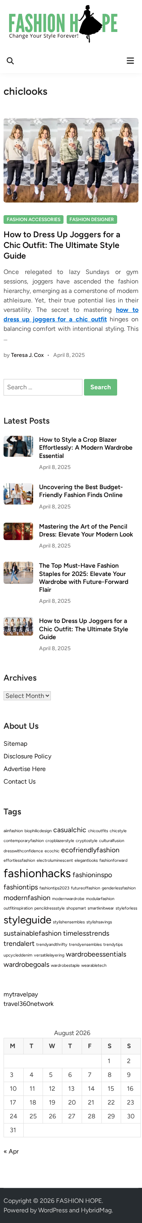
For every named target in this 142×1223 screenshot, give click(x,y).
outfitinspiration (18, 908)
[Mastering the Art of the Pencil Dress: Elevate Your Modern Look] (18, 527)
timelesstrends (86, 933)
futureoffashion (85, 888)
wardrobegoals (26, 964)
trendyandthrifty (51, 944)
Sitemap (15, 743)
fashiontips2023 (54, 888)
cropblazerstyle (59, 840)
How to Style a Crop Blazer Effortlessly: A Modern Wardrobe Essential (86, 448)
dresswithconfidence (23, 850)
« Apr (11, 1151)
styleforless (126, 908)
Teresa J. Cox (27, 355)
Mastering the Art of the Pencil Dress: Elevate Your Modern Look (86, 530)
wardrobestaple (65, 965)
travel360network (29, 1003)
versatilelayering (49, 955)
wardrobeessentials (96, 954)
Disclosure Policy (27, 756)
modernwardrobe (68, 898)
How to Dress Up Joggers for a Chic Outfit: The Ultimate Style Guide (62, 245)
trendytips (113, 944)
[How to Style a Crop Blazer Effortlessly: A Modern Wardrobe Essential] (18, 440)
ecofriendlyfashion (90, 850)
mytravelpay (21, 994)
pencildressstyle (49, 908)
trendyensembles (85, 944)
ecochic (52, 850)
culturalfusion (111, 840)
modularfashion (100, 898)
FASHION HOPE (79, 1200)
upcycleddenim (18, 955)
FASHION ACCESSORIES (33, 219)
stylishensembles (69, 922)
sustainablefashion (33, 933)
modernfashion (27, 897)
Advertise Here (25, 769)
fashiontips (21, 887)
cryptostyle (86, 840)
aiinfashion (13, 830)
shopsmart (76, 908)
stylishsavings (99, 922)
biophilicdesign (38, 830)
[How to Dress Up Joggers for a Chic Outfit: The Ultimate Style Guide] (18, 621)
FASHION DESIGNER (91, 219)
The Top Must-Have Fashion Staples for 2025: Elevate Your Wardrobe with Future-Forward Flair (83, 577)
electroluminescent (55, 860)
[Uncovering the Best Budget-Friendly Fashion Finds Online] (18, 487)
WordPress (52, 1210)
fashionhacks (37, 873)
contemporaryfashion (24, 840)
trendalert (19, 943)
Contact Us (20, 781)
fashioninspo (92, 874)
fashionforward (113, 860)
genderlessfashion (119, 888)
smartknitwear (101, 908)
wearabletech (93, 965)
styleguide (27, 919)
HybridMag (96, 1210)
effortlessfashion (19, 860)
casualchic (69, 829)
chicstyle (118, 830)
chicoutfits (98, 830)
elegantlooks (86, 860)
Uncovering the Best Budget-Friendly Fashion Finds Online (81, 491)
